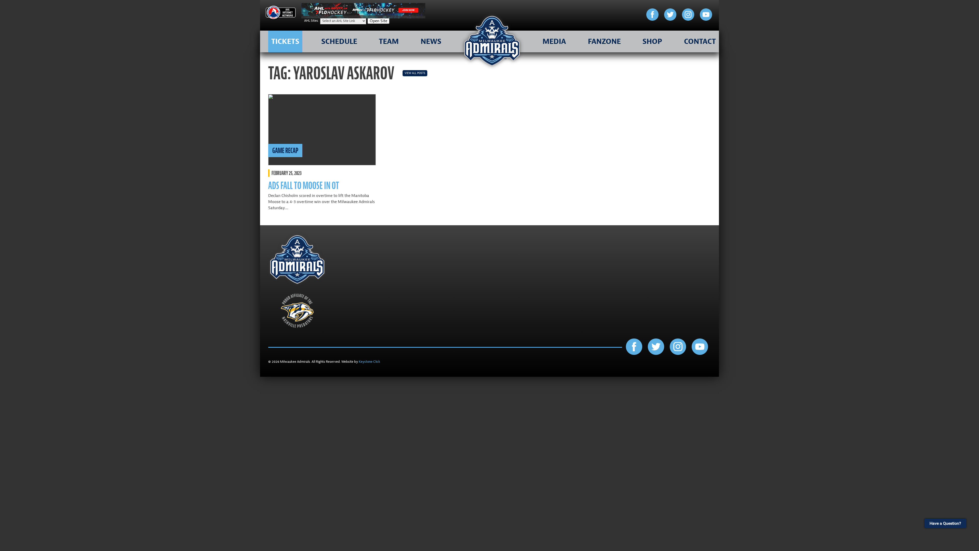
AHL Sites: (311, 21)
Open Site (378, 20)
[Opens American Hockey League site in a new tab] (280, 13)
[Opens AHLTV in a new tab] (363, 17)
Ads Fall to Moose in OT (303, 185)
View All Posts (415, 73)
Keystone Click (369, 362)
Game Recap (285, 150)
